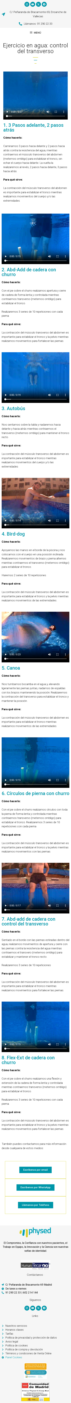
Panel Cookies (13, 1357)
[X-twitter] (38, 4)
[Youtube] (32, 4)
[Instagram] (26, 4)
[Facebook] (44, 4)
